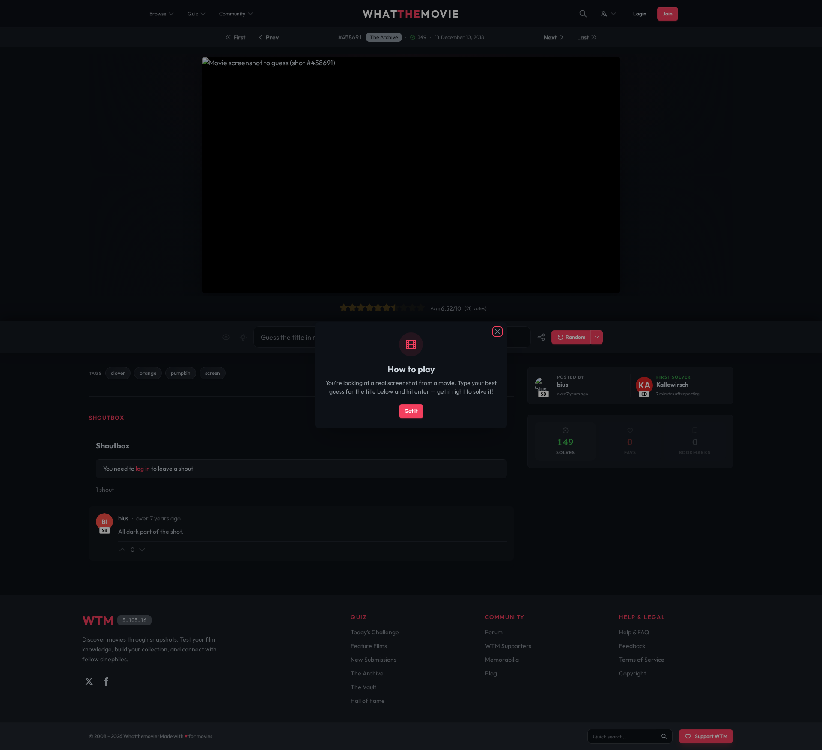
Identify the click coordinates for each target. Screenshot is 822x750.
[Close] (497, 331)
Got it (411, 411)
